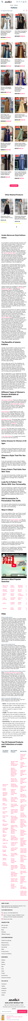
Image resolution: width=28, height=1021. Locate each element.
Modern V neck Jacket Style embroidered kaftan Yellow (23, 858)
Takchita (14, 423)
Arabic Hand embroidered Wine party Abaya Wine (23, 893)
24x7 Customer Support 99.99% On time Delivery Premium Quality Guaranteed (14, 916)
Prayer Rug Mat (5, 846)
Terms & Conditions (6, 953)
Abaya (3, 962)
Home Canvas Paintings (5, 864)
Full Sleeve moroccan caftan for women (14, 1018)
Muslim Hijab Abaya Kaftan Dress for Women (14, 763)
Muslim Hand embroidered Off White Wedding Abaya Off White (23, 841)
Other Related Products (14, 195)
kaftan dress (19, 603)
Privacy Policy (5, 951)
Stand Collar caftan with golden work (14, 880)
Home (11, 5)
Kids (2, 968)
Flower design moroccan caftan (13, 860)
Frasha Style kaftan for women (14, 844)
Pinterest (3, 990)
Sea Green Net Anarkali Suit (23, 872)
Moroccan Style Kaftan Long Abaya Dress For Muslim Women (14, 819)
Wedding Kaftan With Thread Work (14, 785)
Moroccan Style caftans (17, 403)
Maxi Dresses (5, 804)
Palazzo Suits (20, 598)
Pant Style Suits (5, 816)
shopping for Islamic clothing (13, 672)
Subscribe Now (22, 1011)
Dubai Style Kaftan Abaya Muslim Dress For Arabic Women (21, 145)
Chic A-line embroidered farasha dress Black (14, 799)
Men (2, 966)
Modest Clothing (5, 590)
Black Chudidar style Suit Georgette (23, 866)
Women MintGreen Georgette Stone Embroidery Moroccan (6, 33)
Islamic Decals (4, 859)
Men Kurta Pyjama (5, 824)
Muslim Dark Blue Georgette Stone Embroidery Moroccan (6, 145)
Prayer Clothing (5, 855)
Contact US (4, 927)
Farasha (3, 428)
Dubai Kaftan (20, 287)
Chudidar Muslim (13, 598)
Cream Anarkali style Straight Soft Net (23, 765)
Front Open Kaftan (6, 436)
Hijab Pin (5, 843)
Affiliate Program (5, 934)
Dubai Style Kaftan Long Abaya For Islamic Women (6, 173)
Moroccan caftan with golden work (14, 780)
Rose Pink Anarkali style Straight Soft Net (23, 757)
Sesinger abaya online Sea (23, 801)
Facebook (3, 984)
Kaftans (3, 960)
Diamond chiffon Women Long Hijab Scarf (14, 792)
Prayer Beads (4, 850)
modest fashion (13, 603)
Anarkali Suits (5, 808)
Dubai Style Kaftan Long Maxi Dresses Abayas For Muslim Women (14, 829)
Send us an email (8, 919)
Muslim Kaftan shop (15, 519)
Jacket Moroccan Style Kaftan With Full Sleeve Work (21, 116)
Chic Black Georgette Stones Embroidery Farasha (21, 32)
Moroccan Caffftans (6, 289)
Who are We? (4, 925)
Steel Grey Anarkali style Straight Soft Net (23, 789)
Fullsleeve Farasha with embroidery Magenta (20, 218)
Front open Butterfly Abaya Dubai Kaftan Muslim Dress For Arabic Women (20, 173)
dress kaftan (12, 608)
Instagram (3, 988)
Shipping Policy (5, 945)
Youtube (3, 992)
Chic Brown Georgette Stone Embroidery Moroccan (19, 61)
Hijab (2, 971)
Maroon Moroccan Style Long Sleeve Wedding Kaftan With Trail (23, 823)
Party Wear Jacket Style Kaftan (14, 855)
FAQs (2, 949)
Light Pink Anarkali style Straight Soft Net (23, 773)
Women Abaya (20, 590)
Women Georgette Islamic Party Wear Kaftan (6, 88)
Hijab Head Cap (5, 839)
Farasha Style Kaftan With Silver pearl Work (14, 874)
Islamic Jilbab (12, 594)
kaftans (5, 608)
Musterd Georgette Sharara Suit (23, 796)
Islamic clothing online (9, 253)
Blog (2, 929)
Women (3, 964)
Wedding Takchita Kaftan (5, 794)
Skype (3, 995)
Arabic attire (8, 1)
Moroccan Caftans (5, 586)
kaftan (4, 603)
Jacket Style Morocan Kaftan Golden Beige (23, 807)
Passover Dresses (6, 977)
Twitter (3, 986)
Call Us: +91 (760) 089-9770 (11, 913)
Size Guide (4, 947)
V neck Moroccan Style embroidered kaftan (6, 218)
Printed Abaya (12, 590)
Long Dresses (5, 598)
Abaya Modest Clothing (5, 799)
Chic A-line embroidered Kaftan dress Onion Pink (23, 850)
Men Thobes (5, 820)
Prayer (3, 973)
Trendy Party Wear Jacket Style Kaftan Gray (14, 811)
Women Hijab (5, 835)
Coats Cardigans (20, 594)
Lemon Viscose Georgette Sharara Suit (23, 815)
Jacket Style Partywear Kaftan (14, 849)
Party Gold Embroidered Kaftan (14, 805)
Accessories (4, 975)
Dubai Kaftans (5, 411)
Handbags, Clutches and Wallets (5, 830)
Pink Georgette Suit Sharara (23, 887)
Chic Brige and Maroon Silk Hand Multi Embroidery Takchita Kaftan (6, 116)
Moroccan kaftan (5, 785)
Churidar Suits (5, 812)
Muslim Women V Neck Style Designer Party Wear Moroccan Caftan (14, 772)
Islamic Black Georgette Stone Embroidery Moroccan (5, 61)
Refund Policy (4, 942)
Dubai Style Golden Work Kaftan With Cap (14, 867)
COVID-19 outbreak (6, 940)
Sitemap (3, 932)
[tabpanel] (7, 212)
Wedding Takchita (6, 419)
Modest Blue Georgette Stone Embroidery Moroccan (19, 89)
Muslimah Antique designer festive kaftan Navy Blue (23, 880)
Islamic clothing (5, 317)
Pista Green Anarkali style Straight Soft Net (23, 781)
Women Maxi (5, 594)
